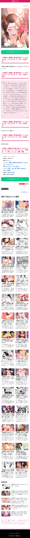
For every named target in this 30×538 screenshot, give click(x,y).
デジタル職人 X (15, 166)
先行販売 (8, 170)
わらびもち (8, 166)
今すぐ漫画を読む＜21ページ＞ (15, 52)
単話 (9, 168)
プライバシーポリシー (15, 533)
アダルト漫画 (5, 188)
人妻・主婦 (13, 168)
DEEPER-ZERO (11, 172)
